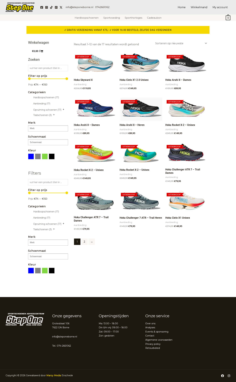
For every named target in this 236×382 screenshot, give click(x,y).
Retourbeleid (152, 348)
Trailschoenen (42, 115)
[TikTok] (51, 7)
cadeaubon (154, 17)
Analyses (150, 327)
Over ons (150, 323)
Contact (149, 335)
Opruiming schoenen (47, 109)
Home (182, 7)
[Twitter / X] (61, 7)
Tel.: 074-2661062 (61, 345)
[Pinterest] (56, 7)
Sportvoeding (111, 17)
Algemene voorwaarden (158, 339)
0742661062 (102, 7)
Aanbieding (41, 103)
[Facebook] (41, 7)
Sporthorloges (133, 17)
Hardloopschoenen (87, 17)
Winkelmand (199, 7)
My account (220, 7)
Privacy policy (153, 344)
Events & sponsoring (156, 331)
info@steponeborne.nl (79, 7)
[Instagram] (46, 7)
